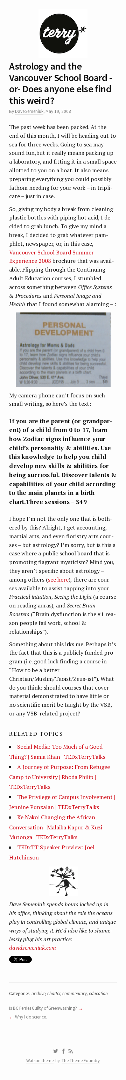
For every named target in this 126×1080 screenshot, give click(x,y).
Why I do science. (31, 1017)
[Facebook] (63, 1051)
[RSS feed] (70, 1051)
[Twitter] (55, 1051)
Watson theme (40, 1061)
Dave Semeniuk (29, 111)
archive (38, 993)
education (98, 993)
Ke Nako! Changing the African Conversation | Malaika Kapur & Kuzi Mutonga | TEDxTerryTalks (55, 827)
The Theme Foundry (81, 1061)
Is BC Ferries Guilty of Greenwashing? (43, 1008)
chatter (54, 993)
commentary (74, 993)
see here (58, 579)
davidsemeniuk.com (32, 947)
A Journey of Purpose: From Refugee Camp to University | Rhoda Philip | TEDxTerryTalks (59, 777)
